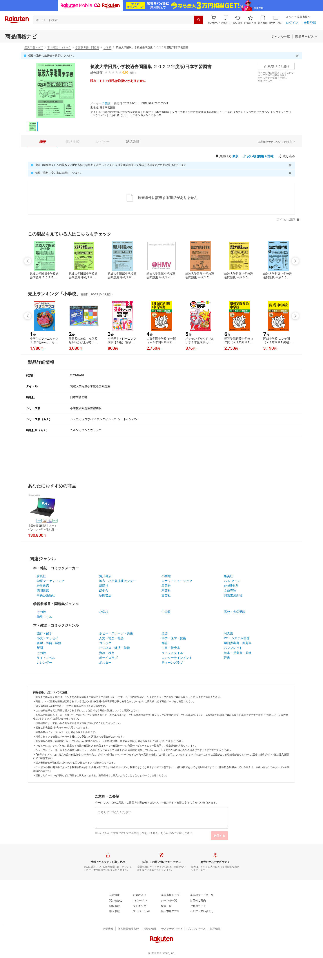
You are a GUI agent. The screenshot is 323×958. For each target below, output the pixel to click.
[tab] (43, 142)
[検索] (198, 20)
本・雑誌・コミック (59, 47)
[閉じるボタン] (297, 55)
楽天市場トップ (33, 47)
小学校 (107, 47)
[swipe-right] (295, 261)
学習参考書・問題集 (87, 47)
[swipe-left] (27, 261)
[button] (226, 19)
